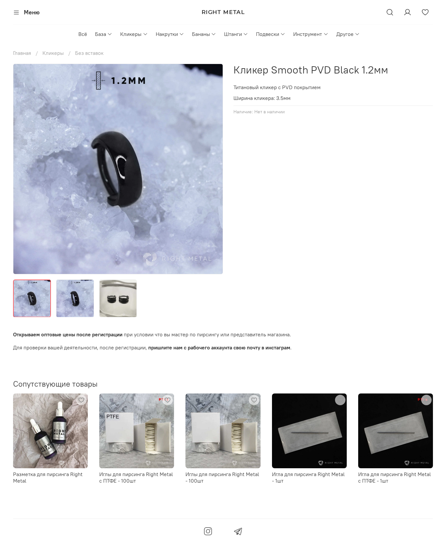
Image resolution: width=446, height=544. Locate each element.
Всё (82, 34)
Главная (22, 53)
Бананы (201, 34)
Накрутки (167, 34)
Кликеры (130, 34)
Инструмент (307, 34)
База (100, 34)
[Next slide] (212, 169)
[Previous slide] (23, 169)
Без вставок (89, 53)
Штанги (233, 34)
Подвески (267, 34)
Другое (345, 34)
